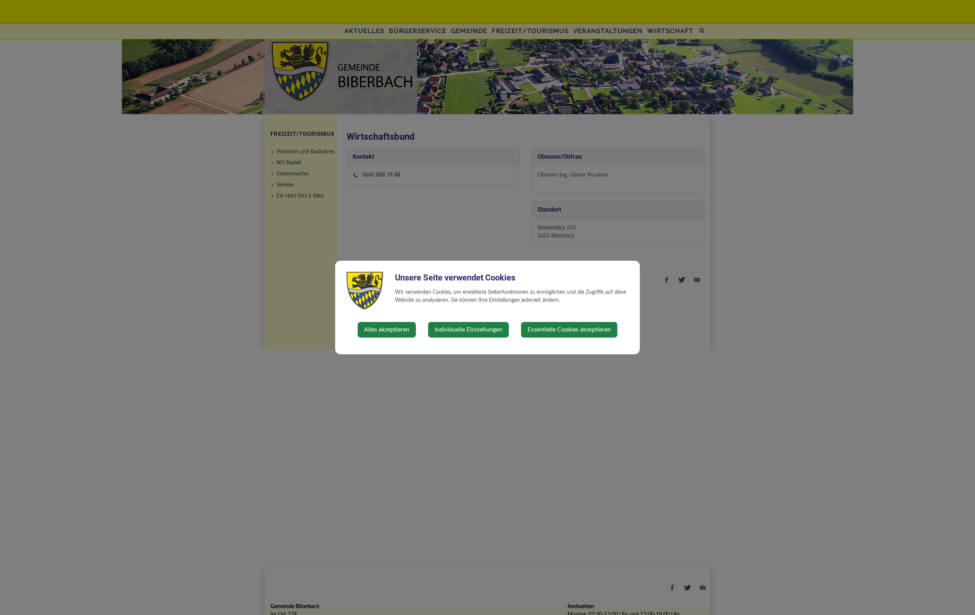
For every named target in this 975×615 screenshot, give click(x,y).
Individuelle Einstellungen (468, 330)
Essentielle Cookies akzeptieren (569, 330)
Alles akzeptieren (386, 330)
